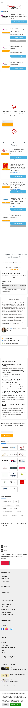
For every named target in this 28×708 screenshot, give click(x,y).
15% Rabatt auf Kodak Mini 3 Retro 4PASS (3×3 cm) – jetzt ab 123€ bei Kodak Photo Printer (17, 166)
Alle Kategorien (6, 620)
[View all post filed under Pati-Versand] (5, 468)
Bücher (22, 515)
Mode (16, 501)
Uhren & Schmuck (7, 604)
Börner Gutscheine (16, 154)
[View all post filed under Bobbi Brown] (13, 454)
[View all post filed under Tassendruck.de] (13, 468)
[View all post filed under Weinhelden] (5, 482)
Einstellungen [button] (6, 704)
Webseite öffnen (19, 22)
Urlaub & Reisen (6, 607)
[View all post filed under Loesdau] (13, 482)
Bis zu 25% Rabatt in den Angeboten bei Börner (17, 150)
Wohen (4, 508)
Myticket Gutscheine (17, 206)
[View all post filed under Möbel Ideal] (5, 475)
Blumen (4, 612)
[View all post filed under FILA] (13, 461)
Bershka (4, 576)
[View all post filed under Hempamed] (22, 475)
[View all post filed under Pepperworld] (22, 447)
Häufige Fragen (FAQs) (8, 657)
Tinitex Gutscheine (17, 189)
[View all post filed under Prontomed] (13, 447)
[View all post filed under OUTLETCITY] (13, 489)
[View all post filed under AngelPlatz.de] (22, 461)
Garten (10, 612)
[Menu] (2, 2)
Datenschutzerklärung (8, 647)
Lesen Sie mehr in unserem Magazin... (10, 685)
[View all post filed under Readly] (5, 447)
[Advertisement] (14, 86)
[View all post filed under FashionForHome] (22, 482)
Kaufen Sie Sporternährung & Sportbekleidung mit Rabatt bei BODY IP (18, 669)
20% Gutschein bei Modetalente (15, 216)
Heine (3, 584)
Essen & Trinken (7, 501)
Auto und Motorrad (7, 614)
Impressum (5, 645)
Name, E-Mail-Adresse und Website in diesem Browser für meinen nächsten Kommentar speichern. (14, 556)
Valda (11, 328)
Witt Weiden (5, 578)
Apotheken (14, 515)
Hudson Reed (6, 581)
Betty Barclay (6, 586)
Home (1, 11)
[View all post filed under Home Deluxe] (5, 489)
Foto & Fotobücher (7, 511)
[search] (25, 2)
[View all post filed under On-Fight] (5, 461)
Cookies (4, 653)
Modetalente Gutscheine (18, 220)
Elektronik (5, 515)
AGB (3, 650)
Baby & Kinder (13, 508)
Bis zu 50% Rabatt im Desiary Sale (16, 63)
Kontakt (4, 642)
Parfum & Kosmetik (8, 505)
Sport (17, 505)
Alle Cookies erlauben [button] (15, 704)
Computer (18, 511)
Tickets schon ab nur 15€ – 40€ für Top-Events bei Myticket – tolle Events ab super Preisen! (18, 201)
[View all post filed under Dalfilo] (22, 454)
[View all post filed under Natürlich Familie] (22, 468)
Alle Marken (5, 592)
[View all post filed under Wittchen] (5, 454)
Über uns (3, 637)
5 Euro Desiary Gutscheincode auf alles (17, 29)
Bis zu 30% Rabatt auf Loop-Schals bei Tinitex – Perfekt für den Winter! (18, 184)
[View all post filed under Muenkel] (13, 475)
